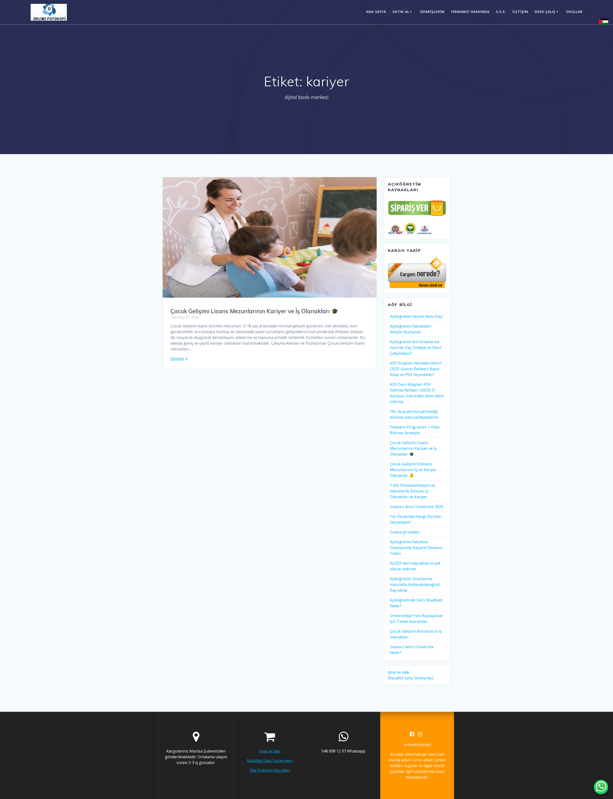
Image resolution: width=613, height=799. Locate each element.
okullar (574, 11)
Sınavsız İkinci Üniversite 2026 (416, 506)
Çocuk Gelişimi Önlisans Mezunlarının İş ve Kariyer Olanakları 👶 (413, 469)
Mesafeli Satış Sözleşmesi (411, 678)
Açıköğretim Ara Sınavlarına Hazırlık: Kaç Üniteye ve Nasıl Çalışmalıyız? (415, 347)
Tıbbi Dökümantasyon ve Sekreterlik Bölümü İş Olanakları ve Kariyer (412, 491)
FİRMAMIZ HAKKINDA (470, 11)
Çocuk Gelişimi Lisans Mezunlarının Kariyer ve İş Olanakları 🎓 (254, 311)
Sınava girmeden (405, 532)
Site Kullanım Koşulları (270, 770)
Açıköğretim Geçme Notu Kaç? (416, 316)
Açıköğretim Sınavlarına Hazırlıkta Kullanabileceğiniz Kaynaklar (415, 584)
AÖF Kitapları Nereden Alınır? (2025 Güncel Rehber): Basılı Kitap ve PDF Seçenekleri (416, 368)
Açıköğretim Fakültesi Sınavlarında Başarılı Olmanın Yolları (416, 547)
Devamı (177, 358)
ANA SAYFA (376, 11)
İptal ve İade (398, 672)
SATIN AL (400, 11)
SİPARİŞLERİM (432, 11)
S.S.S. (501, 11)
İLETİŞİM (520, 11)
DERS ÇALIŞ (545, 11)
